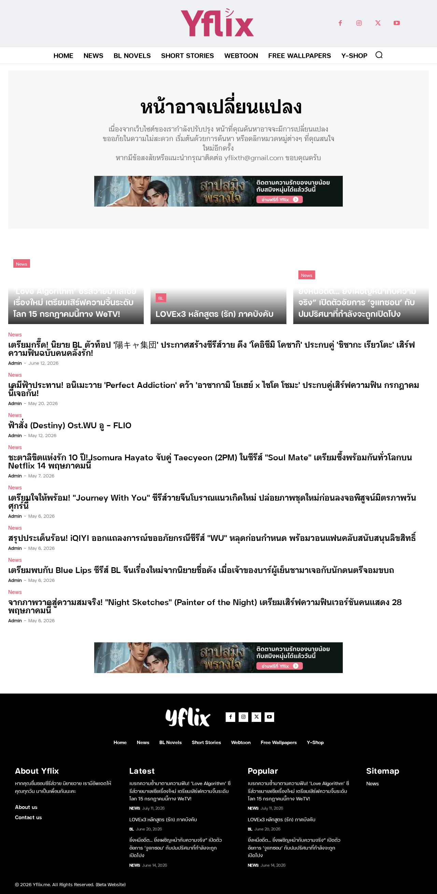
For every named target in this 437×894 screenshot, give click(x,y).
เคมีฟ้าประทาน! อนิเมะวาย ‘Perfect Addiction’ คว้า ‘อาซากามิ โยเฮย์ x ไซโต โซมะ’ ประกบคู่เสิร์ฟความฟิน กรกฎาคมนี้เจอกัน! (213, 388)
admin (15, 362)
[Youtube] (396, 23)
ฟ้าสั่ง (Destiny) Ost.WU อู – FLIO (69, 424)
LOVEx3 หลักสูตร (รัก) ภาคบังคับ (163, 819)
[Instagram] (359, 23)
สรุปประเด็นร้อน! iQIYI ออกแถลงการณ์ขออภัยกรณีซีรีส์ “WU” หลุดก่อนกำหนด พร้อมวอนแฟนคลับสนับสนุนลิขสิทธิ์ (212, 537)
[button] (379, 54)
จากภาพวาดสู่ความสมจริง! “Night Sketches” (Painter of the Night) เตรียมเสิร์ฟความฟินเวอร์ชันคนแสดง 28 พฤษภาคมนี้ (205, 605)
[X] (377, 23)
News (21, 263)
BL (161, 298)
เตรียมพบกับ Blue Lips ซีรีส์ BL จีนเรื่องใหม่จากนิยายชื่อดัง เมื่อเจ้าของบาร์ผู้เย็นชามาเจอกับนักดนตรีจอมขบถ (201, 569)
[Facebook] (340, 23)
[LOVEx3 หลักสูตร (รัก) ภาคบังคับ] (218, 280)
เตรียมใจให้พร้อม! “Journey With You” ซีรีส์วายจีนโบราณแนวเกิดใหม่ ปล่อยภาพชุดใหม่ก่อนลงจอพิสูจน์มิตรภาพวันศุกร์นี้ (212, 501)
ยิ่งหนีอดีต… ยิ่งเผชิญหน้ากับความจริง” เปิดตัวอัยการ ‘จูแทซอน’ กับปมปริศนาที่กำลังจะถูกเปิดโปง (175, 847)
